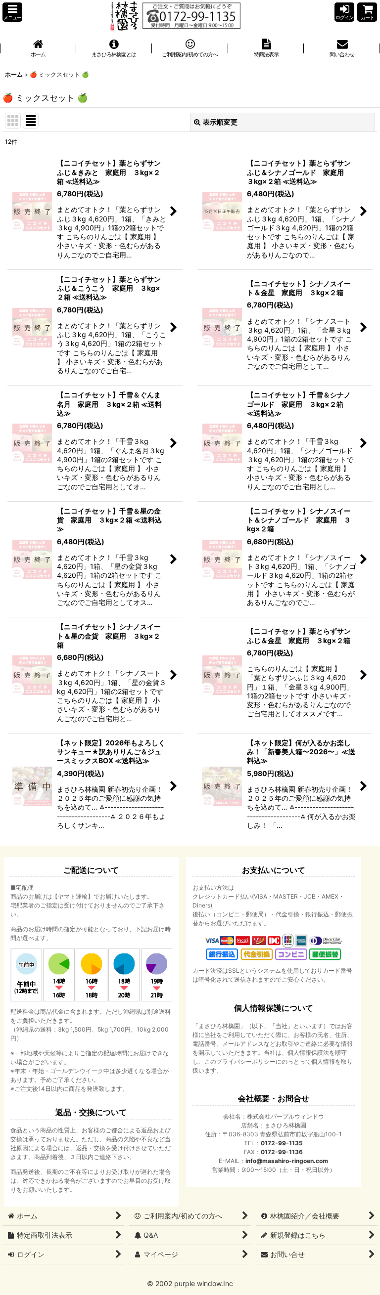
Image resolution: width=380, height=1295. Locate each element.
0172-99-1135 (282, 1143)
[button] (12, 12)
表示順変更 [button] (220, 122)
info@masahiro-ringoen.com (286, 1161)
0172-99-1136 (282, 1152)
